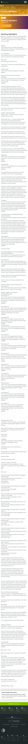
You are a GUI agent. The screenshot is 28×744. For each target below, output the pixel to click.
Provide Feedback (6, 25)
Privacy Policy (6, 724)
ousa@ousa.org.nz (14, 704)
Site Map (23, 724)
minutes (3, 17)
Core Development (16, 721)
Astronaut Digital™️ (16, 720)
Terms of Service (15, 724)
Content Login (14, 726)
